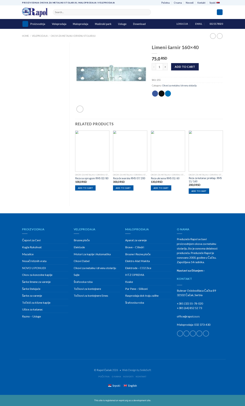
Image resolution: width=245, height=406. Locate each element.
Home (25, 35)
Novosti (190, 2)
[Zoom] (79, 109)
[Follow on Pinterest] (206, 333)
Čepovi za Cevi (31, 240)
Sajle (76, 274)
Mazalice (28, 254)
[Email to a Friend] (161, 94)
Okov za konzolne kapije (37, 274)
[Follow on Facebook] (180, 333)
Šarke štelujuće (31, 288)
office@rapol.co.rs (188, 316)
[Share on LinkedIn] (168, 94)
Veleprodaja (59, 23)
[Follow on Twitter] (193, 333)
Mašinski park (103, 23)
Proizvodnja (37, 23)
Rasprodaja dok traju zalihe (142, 295)
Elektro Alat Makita (137, 261)
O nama (178, 2)
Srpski (212, 2)
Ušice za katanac (32, 309)
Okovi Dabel (81, 261)
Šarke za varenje (32, 295)
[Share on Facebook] (155, 94)
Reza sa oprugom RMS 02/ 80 (91, 178)
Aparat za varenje (136, 240)
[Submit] (147, 12)
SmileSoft (145, 370)
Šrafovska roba (83, 281)
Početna (165, 2)
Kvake (129, 281)
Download (139, 23)
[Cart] (220, 12)
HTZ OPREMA (134, 274)
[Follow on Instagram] (186, 333)
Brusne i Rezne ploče (137, 254)
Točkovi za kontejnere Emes (91, 295)
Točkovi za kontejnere (87, 288)
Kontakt (201, 2)
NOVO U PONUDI (34, 268)
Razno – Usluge (31, 316)
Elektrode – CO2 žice (138, 268)
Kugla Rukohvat (32, 247)
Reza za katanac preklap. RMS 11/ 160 (205, 180)
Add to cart (185, 66)
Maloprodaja (80, 23)
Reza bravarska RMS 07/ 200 (129, 178)
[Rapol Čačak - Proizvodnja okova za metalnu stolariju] (35, 12)
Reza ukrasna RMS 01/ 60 (165, 178)
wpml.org (123, 400)
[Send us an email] (199, 333)
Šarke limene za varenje (36, 281)
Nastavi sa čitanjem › (190, 270)
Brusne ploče (82, 240)
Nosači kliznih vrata (34, 261)
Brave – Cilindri (134, 247)
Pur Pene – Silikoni (136, 288)
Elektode (79, 247)
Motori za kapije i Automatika (92, 254)
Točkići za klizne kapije (36, 302)
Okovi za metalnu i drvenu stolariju (73, 35)
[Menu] (25, 24)
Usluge (122, 23)
